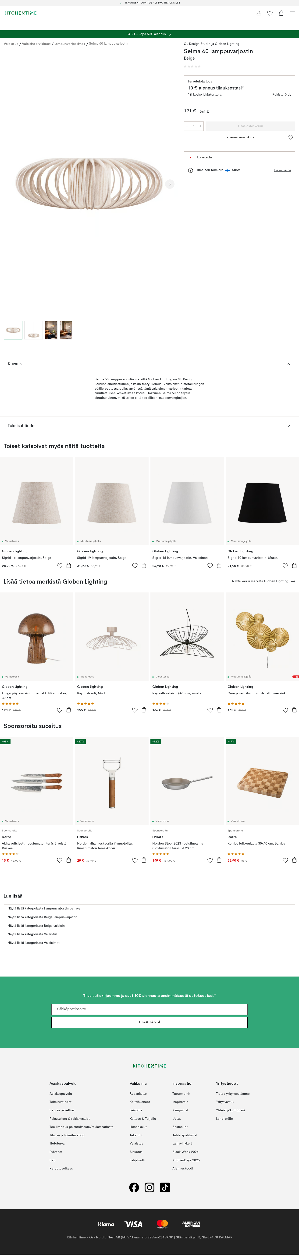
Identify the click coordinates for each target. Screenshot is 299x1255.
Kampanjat (180, 1110)
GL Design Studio (197, 44)
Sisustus (136, 1152)
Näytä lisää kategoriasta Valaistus (32, 934)
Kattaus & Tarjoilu (143, 1118)
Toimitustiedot (60, 1102)
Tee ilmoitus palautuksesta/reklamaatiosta (81, 1127)
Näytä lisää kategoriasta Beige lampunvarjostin (42, 917)
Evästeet (56, 1152)
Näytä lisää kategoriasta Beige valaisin (36, 925)
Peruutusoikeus (61, 1168)
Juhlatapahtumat (184, 1135)
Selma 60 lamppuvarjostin (108, 43)
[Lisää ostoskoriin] (68, 565)
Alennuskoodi (182, 1168)
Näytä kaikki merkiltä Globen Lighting (260, 581)
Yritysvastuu (225, 1102)
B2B (53, 1160)
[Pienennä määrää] (187, 126)
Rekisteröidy (281, 94)
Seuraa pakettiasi (62, 1110)
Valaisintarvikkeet (36, 44)
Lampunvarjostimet (69, 44)
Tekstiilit (136, 1135)
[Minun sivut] (258, 13)
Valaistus (11, 44)
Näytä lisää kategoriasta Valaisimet (33, 943)
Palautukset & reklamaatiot (70, 1118)
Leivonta (136, 1110)
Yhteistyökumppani (230, 1110)
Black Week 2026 (185, 1152)
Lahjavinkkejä (182, 1143)
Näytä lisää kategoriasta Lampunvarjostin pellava (43, 908)
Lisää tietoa (282, 170)
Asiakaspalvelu (61, 1093)
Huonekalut (138, 1127)
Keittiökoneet (140, 1102)
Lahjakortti (137, 1160)
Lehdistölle (224, 1118)
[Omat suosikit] (270, 13)
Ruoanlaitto (138, 1093)
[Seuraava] (169, 184)
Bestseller (180, 1127)
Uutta (176, 1118)
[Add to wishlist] (60, 566)
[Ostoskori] (281, 13)
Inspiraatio (180, 1102)
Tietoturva (57, 1143)
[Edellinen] (8, 184)
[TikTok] (165, 1187)
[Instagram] (149, 1187)
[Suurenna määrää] (200, 126)
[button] (192, 66)
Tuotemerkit (181, 1093)
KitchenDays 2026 (186, 1160)
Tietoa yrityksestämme (233, 1093)
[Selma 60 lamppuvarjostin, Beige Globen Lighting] (89, 183)
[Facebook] (134, 1187)
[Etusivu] (20, 13)
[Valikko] (292, 13)
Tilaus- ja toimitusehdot (67, 1135)
